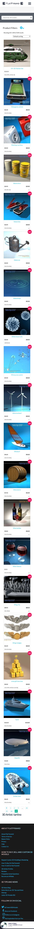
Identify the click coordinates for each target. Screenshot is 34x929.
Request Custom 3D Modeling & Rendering (14, 860)
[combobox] (17, 18)
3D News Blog (6, 887)
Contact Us (5, 846)
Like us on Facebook (10, 911)
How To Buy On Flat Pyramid (10, 863)
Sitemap (4, 892)
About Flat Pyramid (7, 834)
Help (3, 844)
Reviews (4, 871)
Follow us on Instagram (12, 915)
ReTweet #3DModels (11, 907)
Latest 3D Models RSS (8, 895)
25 (7, 811)
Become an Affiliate (7, 876)
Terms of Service (6, 836)
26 (11, 811)
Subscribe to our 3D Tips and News (12, 890)
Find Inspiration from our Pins (14, 918)
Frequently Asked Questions (10, 874)
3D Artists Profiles (7, 869)
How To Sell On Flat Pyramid (10, 865)
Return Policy (5, 839)
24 (27, 808)
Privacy (3, 841)
